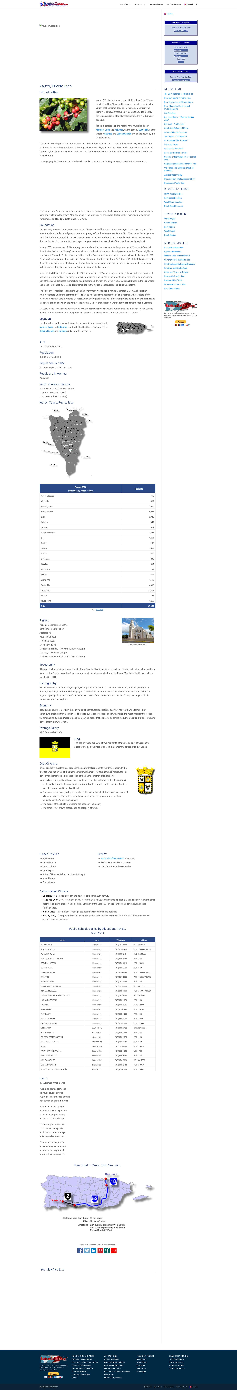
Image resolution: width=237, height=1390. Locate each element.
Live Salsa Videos (172, 288)
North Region (170, 218)
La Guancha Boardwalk (174, 148)
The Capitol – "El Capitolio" (175, 136)
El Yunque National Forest (175, 153)
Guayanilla (143, 129)
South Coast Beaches (173, 206)
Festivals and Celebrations (175, 268)
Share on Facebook (80, 1250)
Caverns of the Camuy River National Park (180, 158)
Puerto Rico (124, 4)
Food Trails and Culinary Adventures (179, 264)
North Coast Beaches (173, 194)
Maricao (100, 129)
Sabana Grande (124, 133)
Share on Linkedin (93, 1250)
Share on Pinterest (100, 1250)
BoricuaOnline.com (51, 1387)
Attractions (139, 4)
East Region (169, 227)
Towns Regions (155, 4)
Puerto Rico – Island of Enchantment (85, 1362)
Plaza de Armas (171, 144)
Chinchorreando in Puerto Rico (177, 260)
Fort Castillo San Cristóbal (175, 132)
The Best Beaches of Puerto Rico (178, 94)
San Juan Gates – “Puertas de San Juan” (179, 118)
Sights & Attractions (172, 252)
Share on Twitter (87, 1250)
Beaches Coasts (172, 4)
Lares (107, 129)
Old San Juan (170, 113)
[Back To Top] (230, 1384)
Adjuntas (119, 129)
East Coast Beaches (173, 198)
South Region (170, 235)
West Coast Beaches (173, 202)
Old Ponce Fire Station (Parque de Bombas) (179, 169)
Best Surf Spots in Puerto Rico (177, 98)
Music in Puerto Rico (79, 1371)
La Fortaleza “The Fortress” (176, 140)
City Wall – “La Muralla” (174, 124)
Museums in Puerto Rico (175, 284)
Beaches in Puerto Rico (174, 183)
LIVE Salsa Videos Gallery (81, 1374)
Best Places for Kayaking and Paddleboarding (177, 107)
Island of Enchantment (173, 247)
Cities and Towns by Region (176, 272)
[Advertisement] (97, 16)
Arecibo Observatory (173, 175)
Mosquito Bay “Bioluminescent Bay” (179, 179)
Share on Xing (107, 1250)
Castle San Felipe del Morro (176, 128)
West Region (169, 231)
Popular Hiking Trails (173, 280)
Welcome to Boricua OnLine (82, 1359)
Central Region (170, 223)
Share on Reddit (114, 1250)
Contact (74, 1378)
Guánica (108, 133)
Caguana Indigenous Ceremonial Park (180, 164)
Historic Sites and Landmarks (177, 256)
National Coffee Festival (112, 858)
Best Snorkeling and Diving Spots (178, 102)
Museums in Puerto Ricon (113, 1378)
